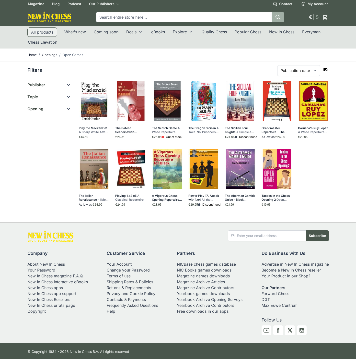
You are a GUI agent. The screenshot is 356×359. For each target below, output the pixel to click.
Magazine (36, 4)
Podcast (74, 4)
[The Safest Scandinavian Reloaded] (130, 101)
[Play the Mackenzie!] (94, 101)
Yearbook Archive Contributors (205, 305)
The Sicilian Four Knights (240, 130)
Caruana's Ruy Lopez (313, 130)
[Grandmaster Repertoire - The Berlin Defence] (277, 101)
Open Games (72, 55)
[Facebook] (278, 330)
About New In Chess (46, 264)
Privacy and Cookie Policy (131, 293)
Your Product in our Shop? (286, 275)
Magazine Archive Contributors (205, 287)
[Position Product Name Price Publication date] (298, 70)
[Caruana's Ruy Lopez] (313, 101)
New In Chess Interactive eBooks (57, 281)
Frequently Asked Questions (132, 305)
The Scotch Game (166, 130)
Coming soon (106, 31)
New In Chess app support (51, 293)
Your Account (119, 264)
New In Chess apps (45, 287)
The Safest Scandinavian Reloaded (129, 130)
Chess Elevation (42, 42)
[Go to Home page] (49, 17)
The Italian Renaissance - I (94, 198)
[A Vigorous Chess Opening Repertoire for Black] (167, 169)
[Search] (278, 17)
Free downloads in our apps (203, 311)
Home (32, 55)
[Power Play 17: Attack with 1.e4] (203, 169)
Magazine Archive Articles (201, 281)
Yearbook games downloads (203, 293)
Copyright (36, 311)
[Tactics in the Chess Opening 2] (277, 169)
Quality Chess (214, 31)
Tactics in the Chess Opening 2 (276, 198)
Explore (180, 31)
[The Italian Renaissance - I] (94, 169)
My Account (318, 4)
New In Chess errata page (51, 305)
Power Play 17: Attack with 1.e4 (203, 198)
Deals (131, 31)
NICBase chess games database (206, 264)
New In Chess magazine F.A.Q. (55, 275)
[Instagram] (302, 330)
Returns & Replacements (129, 287)
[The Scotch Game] (167, 101)
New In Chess (281, 31)
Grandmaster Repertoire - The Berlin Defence (276, 130)
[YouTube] (266, 330)
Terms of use (119, 275)
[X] (290, 330)
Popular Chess (248, 31)
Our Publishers (102, 4)
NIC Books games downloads (204, 270)
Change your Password (128, 270)
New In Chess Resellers (48, 299)
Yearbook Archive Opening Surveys (209, 299)
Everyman (311, 31)
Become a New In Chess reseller (291, 270)
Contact (285, 4)
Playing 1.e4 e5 (129, 197)
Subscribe (317, 236)
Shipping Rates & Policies (130, 281)
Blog (56, 4)
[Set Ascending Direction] (326, 71)
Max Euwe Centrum (280, 305)
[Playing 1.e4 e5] (130, 169)
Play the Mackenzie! (94, 130)
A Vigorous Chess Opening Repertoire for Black (165, 198)
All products (42, 32)
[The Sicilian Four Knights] (240, 101)
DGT (266, 299)
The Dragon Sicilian (203, 130)
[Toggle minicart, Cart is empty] (325, 17)
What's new (75, 31)
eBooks (158, 31)
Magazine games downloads (203, 275)
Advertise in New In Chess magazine (295, 264)
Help (111, 311)
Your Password (41, 270)
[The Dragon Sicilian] (203, 101)
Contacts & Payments (126, 299)
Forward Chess (275, 293)
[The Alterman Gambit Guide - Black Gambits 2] (240, 169)
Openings (49, 55)
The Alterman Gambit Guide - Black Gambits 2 (240, 198)
